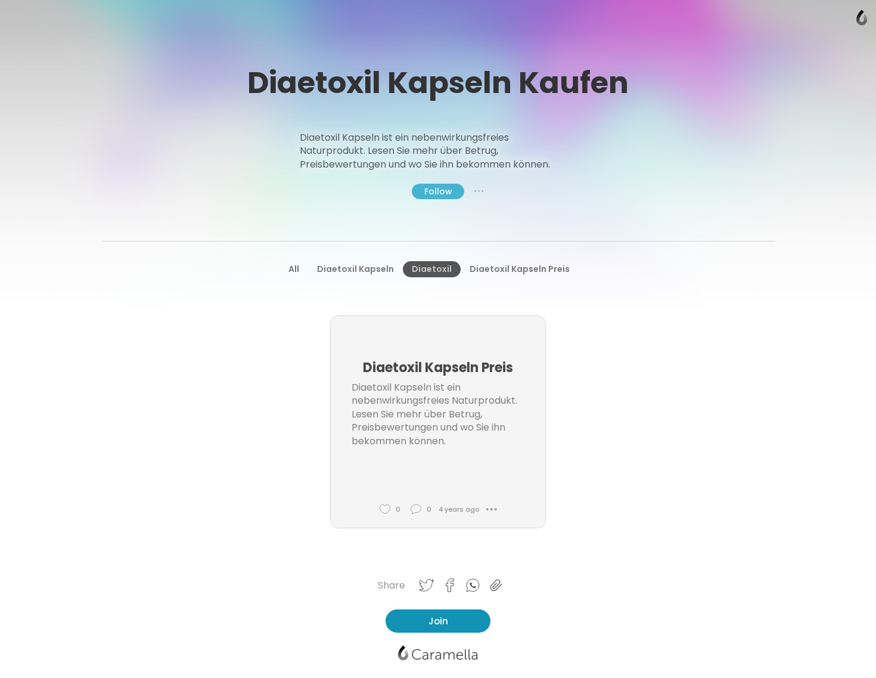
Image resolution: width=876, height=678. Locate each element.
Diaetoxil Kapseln (355, 269)
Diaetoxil (432, 269)
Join (438, 621)
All (293, 269)
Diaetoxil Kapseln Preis (520, 269)
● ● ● (479, 190)
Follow (438, 191)
